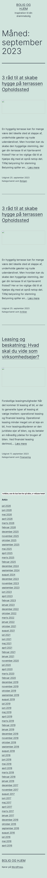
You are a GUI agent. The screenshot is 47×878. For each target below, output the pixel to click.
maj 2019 (6, 712)
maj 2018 (6, 764)
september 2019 (10, 695)
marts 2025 (8, 557)
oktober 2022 (9, 613)
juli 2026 (6, 506)
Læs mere (33, 167)
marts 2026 (8, 523)
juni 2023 (7, 592)
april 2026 (7, 518)
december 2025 (10, 531)
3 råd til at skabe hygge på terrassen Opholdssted (22, 83)
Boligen (23, 181)
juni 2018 (6, 759)
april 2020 (7, 669)
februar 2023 (9, 600)
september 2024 (11, 570)
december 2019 (10, 682)
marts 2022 (8, 617)
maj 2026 (7, 514)
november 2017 (10, 789)
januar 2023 (8, 604)
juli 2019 (6, 703)
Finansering (25, 457)
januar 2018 (8, 781)
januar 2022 (8, 622)
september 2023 (10, 587)
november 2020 (10, 660)
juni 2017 (6, 798)
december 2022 (10, 609)
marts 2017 (8, 811)
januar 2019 (8, 729)
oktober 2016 (9, 824)
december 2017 (10, 785)
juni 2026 (7, 510)
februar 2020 (9, 678)
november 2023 (10, 583)
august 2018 (8, 751)
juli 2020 (6, 665)
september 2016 (10, 828)
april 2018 (7, 768)
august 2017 (8, 794)
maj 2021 (6, 643)
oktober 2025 (9, 540)
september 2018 (10, 746)
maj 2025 (7, 549)
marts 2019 (8, 721)
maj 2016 (6, 841)
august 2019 (8, 699)
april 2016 (7, 845)
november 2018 (10, 738)
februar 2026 (9, 527)
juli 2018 (6, 755)
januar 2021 (8, 656)
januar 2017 (8, 815)
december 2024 (10, 566)
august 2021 (8, 630)
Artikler (23, 311)
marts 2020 (8, 673)
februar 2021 (8, 652)
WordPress (17, 867)
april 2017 (7, 806)
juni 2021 (6, 639)
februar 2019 (8, 725)
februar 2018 (8, 776)
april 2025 (7, 553)
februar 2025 (9, 561)
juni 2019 (6, 708)
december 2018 (10, 733)
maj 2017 (6, 802)
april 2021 (7, 647)
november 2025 (10, 536)
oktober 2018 (9, 742)
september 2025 (10, 544)
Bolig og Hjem (13, 860)
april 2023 (7, 596)
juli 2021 (6, 635)
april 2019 (7, 716)
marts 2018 (8, 772)
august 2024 (8, 574)
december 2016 (10, 819)
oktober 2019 (9, 690)
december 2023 (10, 579)
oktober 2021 (9, 626)
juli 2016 (6, 837)
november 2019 (10, 686)
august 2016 (8, 832)
